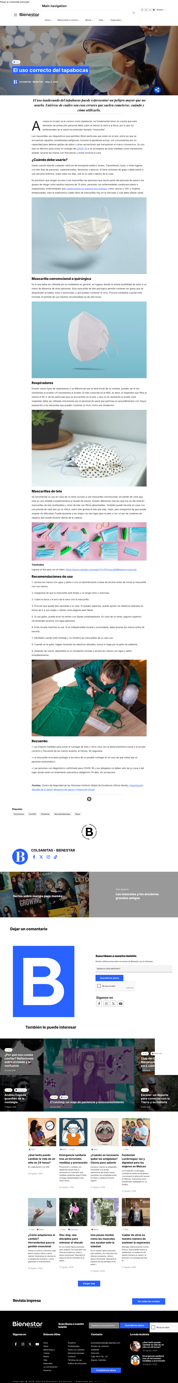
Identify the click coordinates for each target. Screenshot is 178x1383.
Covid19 (32, 814)
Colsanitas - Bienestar (31, 82)
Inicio (45, 1343)
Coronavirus (19, 814)
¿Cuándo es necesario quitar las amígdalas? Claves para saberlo (105, 1158)
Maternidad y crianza (68, 20)
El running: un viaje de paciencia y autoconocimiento (87, 1102)
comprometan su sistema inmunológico (87, 188)
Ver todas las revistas (149, 1301)
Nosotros (47, 1370)
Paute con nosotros (76, 1350)
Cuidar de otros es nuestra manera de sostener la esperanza (136, 1238)
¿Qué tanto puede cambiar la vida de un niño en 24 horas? (41, 1158)
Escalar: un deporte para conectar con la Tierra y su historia (155, 1098)
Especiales (116, 20)
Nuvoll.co (101, 1381)
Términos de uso (75, 1360)
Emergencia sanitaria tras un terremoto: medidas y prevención (73, 1158)
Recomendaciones (62, 814)
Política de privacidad (77, 1363)
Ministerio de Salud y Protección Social (73, 789)
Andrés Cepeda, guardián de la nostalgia (16, 1098)
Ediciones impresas (76, 1353)
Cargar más (89, 1283)
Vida (101, 20)
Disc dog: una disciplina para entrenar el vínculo (71, 1238)
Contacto (72, 1356)
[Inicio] (27, 15)
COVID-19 (81, 148)
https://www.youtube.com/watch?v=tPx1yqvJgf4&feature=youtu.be (101, 569)
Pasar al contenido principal (14, 2)
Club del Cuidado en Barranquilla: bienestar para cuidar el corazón (157, 1062)
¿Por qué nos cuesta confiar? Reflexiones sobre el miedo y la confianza (19, 1060)
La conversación (50, 1367)
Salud (47, 20)
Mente (88, 20)
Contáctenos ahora (106, 1370)
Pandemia (45, 814)
